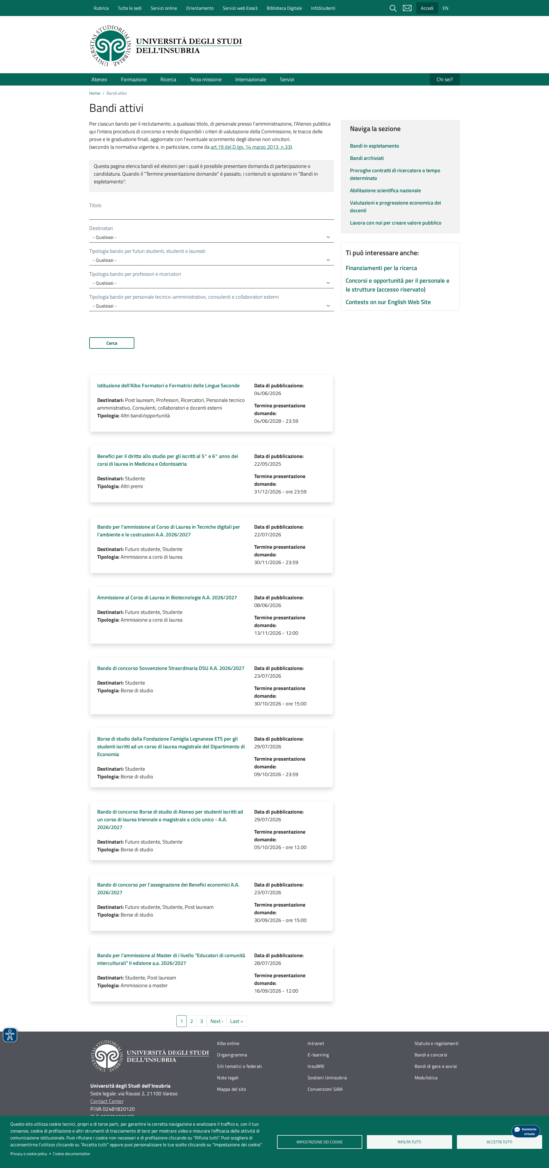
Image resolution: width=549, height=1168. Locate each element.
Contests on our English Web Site (388, 301)
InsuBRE (316, 1066)
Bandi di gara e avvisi (436, 1066)
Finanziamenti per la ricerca (381, 267)
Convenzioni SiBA (325, 1089)
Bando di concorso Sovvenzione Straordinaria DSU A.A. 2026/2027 (170, 668)
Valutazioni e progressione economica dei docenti (395, 206)
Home (94, 93)
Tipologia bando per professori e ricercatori (135, 274)
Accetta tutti (499, 1142)
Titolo (95, 205)
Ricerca (168, 79)
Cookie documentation (71, 1154)
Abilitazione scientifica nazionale (385, 190)
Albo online (228, 1043)
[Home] (167, 46)
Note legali (227, 1077)
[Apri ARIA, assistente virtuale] (526, 1131)
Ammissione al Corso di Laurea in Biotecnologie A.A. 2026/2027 (167, 597)
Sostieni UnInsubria (327, 1077)
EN (445, 8)
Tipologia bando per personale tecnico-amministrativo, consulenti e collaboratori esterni (184, 297)
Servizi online (164, 8)
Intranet (316, 1043)
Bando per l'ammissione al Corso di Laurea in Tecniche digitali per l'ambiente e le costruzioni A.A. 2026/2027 (168, 530)
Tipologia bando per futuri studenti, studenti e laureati (147, 251)
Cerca (111, 343)
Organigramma (232, 1054)
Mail (407, 8)
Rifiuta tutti (409, 1142)
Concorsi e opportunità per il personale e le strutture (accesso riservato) (397, 285)
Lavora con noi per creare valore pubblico (395, 223)
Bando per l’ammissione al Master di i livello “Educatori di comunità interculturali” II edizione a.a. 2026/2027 (171, 959)
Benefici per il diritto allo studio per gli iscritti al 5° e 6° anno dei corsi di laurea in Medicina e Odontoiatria (167, 460)
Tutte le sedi (130, 8)
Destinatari (101, 228)
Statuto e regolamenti (437, 1043)
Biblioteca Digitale (284, 8)
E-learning (318, 1054)
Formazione (134, 79)
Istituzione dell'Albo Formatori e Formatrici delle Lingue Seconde (168, 385)
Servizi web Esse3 (240, 8)
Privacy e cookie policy (28, 1154)
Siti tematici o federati (239, 1066)
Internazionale (250, 79)
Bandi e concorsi (431, 1054)
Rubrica (101, 8)
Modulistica (426, 1077)
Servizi (287, 79)
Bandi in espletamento (374, 146)
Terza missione (206, 79)
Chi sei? (445, 79)
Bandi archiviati (367, 158)
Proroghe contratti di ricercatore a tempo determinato (395, 174)
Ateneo (99, 79)
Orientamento (200, 8)
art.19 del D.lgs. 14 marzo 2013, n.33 (251, 147)
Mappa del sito (231, 1089)
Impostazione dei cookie (319, 1142)
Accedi (427, 8)
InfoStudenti (323, 8)
